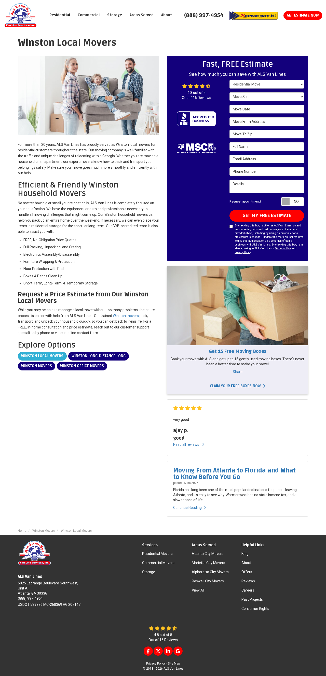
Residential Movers (157, 554)
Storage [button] (114, 15)
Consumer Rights (255, 609)
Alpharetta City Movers (210, 572)
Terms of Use (283, 248)
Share (237, 372)
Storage (148, 572)
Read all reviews (186, 444)
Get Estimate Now (303, 15)
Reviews (248, 581)
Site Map (174, 663)
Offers (246, 572)
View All (198, 590)
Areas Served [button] (142, 15)
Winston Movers (36, 366)
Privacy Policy (243, 252)
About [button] (166, 15)
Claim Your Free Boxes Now (235, 386)
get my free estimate (266, 215)
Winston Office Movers (82, 366)
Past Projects (252, 599)
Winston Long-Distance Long (99, 356)
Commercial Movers (158, 563)
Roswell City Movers (208, 581)
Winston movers (126, 316)
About (246, 563)
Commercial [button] (89, 15)
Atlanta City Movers (207, 554)
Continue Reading (187, 508)
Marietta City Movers (208, 563)
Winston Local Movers (42, 356)
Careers (247, 590)
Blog (245, 554)
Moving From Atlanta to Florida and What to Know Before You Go (234, 474)
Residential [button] (59, 15)
